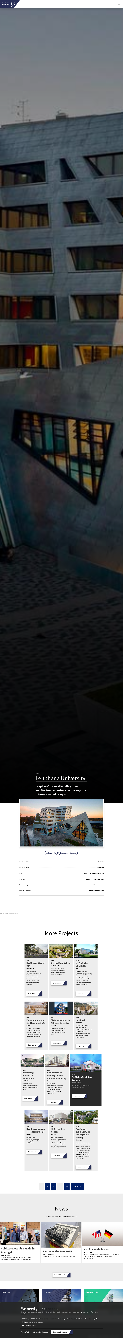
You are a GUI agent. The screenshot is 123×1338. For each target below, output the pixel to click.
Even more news (59, 1275)
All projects (51, 853)
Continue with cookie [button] (60, 1332)
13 (67, 1186)
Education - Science (68, 853)
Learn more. (32, 993)
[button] (39, 1332)
